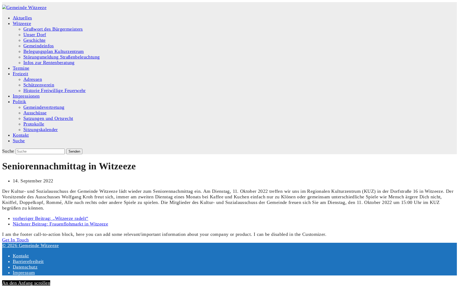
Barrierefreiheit (28, 261)
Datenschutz (25, 267)
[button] (19, 140)
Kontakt (21, 255)
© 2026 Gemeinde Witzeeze (30, 245)
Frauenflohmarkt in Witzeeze (60, 224)
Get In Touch (15, 239)
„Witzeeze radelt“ (50, 218)
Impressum (24, 272)
